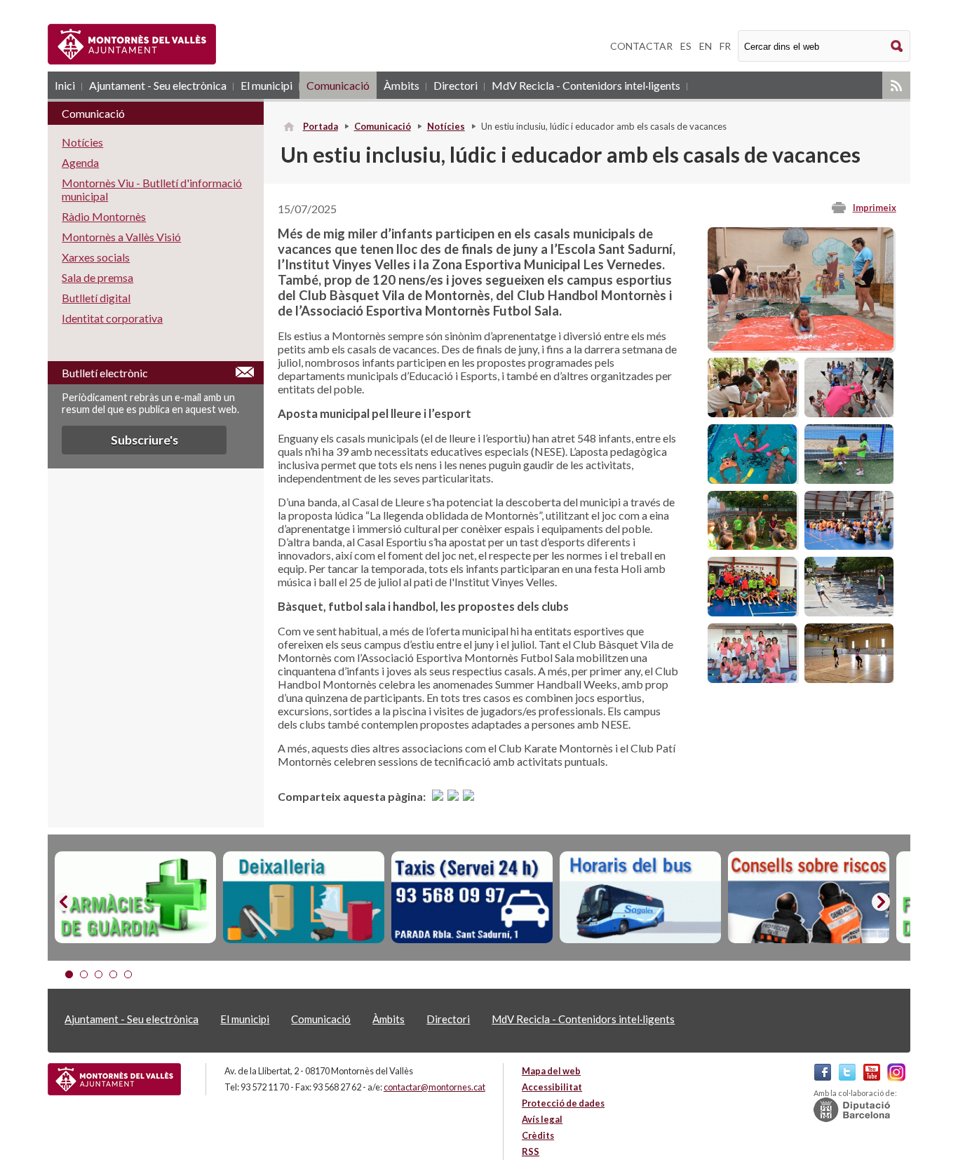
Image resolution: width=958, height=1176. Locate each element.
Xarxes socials (96, 257)
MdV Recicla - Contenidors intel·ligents (586, 85)
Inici (65, 85)
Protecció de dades (563, 1103)
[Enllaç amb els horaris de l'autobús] (640, 897)
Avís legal (542, 1119)
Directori (455, 85)
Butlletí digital (96, 297)
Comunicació (338, 85)
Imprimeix (874, 207)
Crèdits (538, 1135)
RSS (896, 85)
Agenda (80, 162)
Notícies (446, 126)
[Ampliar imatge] (800, 346)
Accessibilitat (552, 1087)
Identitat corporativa (112, 318)
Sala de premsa (97, 277)
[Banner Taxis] (472, 897)
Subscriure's (144, 440)
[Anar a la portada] (114, 1079)
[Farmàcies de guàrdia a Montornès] (135, 897)
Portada (320, 126)
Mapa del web (551, 1070)
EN (705, 46)
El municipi (266, 85)
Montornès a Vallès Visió (121, 236)
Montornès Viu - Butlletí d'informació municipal (152, 189)
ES (685, 46)
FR (725, 46)
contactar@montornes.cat (434, 1087)
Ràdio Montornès (104, 216)
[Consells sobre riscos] (808, 897)
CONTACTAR (641, 46)
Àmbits (401, 85)
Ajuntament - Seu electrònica (158, 85)
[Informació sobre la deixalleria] (303, 897)
